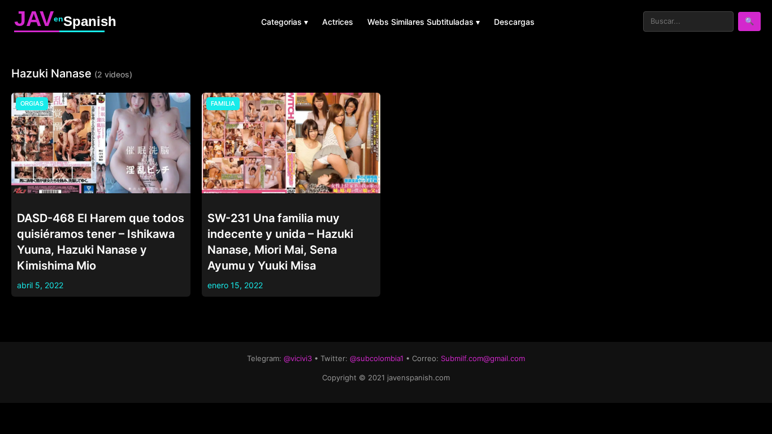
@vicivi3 (298, 358)
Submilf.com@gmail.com (483, 358)
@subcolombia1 (377, 358)
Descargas (514, 22)
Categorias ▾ (284, 22)
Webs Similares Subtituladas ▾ (423, 22)
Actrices (337, 22)
